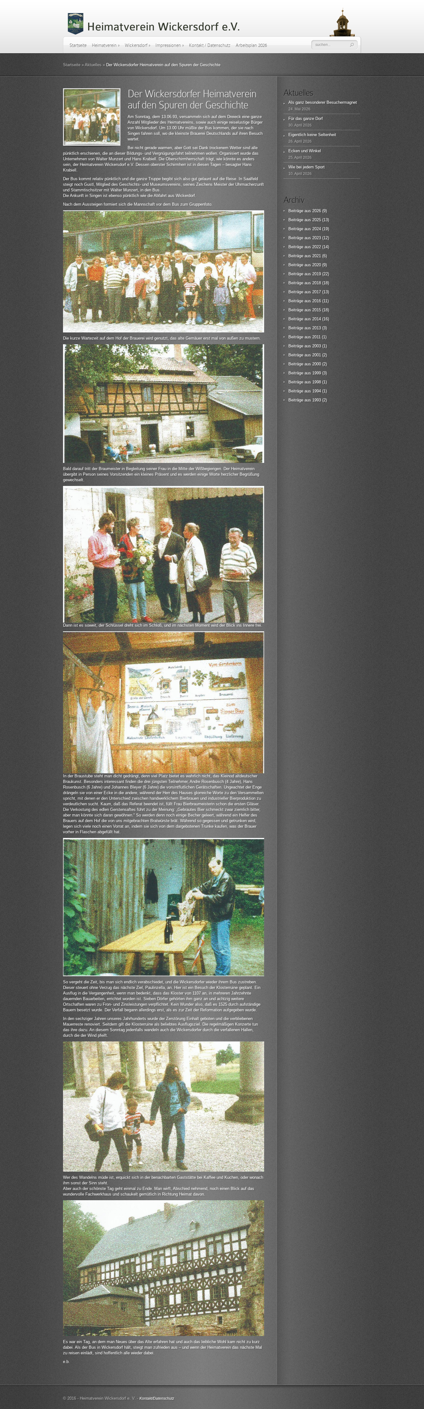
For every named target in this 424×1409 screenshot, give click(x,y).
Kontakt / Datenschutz (209, 45)
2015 (316, 310)
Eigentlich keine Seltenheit (312, 134)
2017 (316, 292)
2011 (316, 337)
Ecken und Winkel (304, 151)
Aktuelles (93, 64)
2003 (316, 346)
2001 (316, 355)
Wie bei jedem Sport (306, 167)
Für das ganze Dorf (305, 118)
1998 (316, 382)
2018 (316, 283)
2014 (316, 319)
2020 (316, 265)
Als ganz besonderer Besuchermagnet (322, 102)
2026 (316, 210)
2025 (316, 219)
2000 (316, 364)
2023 (316, 238)
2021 (316, 256)
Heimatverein (106, 45)
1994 (316, 391)
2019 (316, 274)
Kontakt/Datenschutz (156, 1398)
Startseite (78, 45)
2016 (316, 301)
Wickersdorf (137, 45)
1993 (316, 400)
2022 (316, 247)
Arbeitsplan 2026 (251, 45)
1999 (316, 373)
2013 (316, 328)
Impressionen (170, 45)
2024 (316, 228)
